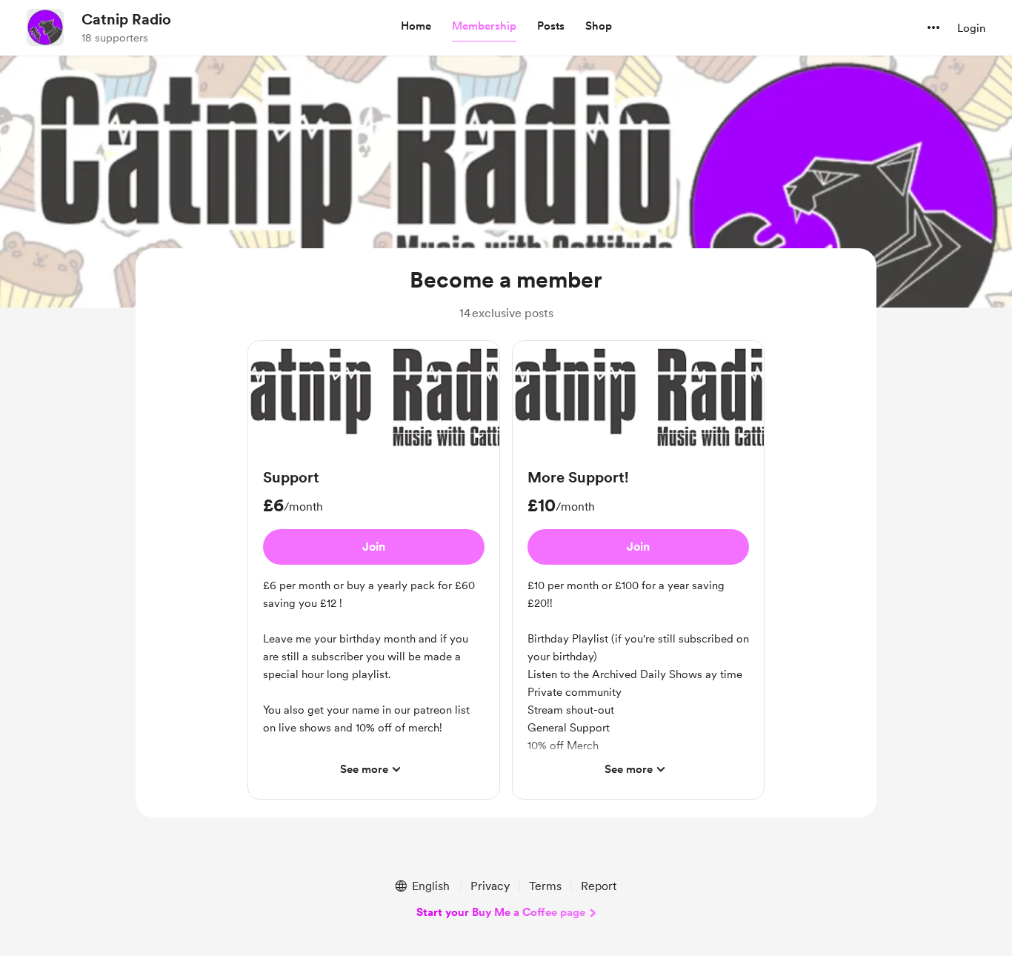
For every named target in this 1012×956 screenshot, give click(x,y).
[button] (416, 27)
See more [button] (364, 769)
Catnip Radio (126, 19)
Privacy (490, 886)
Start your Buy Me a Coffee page (500, 912)
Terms (545, 886)
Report (598, 886)
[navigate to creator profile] (45, 27)
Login (971, 28)
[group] (373, 570)
